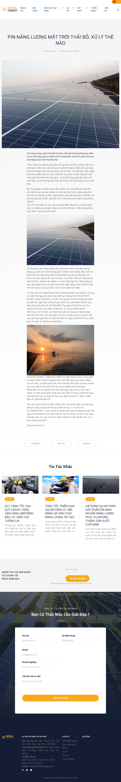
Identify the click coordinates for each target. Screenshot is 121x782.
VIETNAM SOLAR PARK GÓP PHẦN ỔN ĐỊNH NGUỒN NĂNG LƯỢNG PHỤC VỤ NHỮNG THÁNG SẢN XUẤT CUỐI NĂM (100, 515)
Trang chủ (23, 9)
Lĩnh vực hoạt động (50, 9)
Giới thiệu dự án (70, 741)
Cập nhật (79, 9)
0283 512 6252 (29, 760)
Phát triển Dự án (53, 13)
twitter (61, 443)
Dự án (68, 9)
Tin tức (65, 755)
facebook (35, 443)
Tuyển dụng (94, 9)
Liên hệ (106, 9)
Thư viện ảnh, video (87, 18)
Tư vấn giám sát (52, 23)
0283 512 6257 (34, 763)
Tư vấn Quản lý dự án (55, 18)
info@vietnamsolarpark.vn (41, 766)
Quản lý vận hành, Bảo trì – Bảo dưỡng (55, 29)
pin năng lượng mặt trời (51, 268)
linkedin (86, 443)
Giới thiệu (35, 9)
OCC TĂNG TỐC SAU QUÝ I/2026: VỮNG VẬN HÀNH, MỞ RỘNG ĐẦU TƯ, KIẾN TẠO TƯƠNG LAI (19, 513)
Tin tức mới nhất (86, 13)
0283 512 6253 (46, 760)
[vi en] (116, 1)
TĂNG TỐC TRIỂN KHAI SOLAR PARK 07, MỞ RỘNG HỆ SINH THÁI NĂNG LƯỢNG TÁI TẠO (60, 511)
